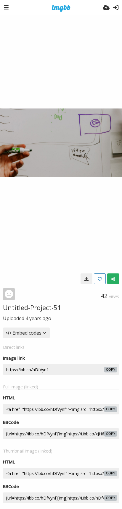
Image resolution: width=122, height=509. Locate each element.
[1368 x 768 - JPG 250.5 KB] (86, 278)
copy (110, 369)
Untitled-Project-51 (32, 307)
